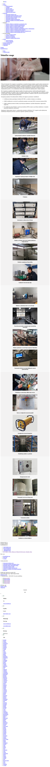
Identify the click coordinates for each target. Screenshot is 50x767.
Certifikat (8, 7)
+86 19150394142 (7, 548)
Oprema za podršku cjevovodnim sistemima (15, 20)
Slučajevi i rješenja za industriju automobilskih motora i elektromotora (20, 28)
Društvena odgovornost (10, 12)
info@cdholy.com (7, 547)
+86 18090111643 (7, 626)
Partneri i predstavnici (7, 42)
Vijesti (4, 39)
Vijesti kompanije (9, 40)
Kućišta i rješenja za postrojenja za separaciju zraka (16, 24)
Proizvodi (5, 13)
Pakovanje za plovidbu (10, 37)
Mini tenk (8, 21)
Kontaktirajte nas (6, 44)
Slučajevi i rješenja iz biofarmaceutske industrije (15, 29)
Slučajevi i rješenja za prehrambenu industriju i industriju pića (18, 31)
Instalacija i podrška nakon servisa (13, 38)
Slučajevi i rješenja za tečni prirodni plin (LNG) (15, 32)
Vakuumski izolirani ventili (11, 18)
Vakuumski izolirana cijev (11, 14)
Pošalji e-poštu (4, 586)
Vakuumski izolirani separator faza (13, 19)
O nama (4, 5)
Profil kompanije (9, 6)
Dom (4, 3)
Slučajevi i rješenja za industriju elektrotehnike (15, 25)
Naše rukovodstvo (9, 10)
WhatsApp (3, 587)
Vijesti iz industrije (9, 41)
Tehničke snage (9, 8)
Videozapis (5, 45)
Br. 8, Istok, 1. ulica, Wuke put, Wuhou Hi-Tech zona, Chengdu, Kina (17, 551)
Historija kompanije (10, 9)
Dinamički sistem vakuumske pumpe (13, 16)
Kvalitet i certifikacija (10, 35)
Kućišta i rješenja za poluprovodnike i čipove (15, 26)
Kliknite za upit (4, 574)
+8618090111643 (7, 550)
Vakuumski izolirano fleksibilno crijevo (14, 15)
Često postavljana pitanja (11, 34)
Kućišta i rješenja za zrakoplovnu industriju (14, 27)
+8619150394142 (7, 549)
